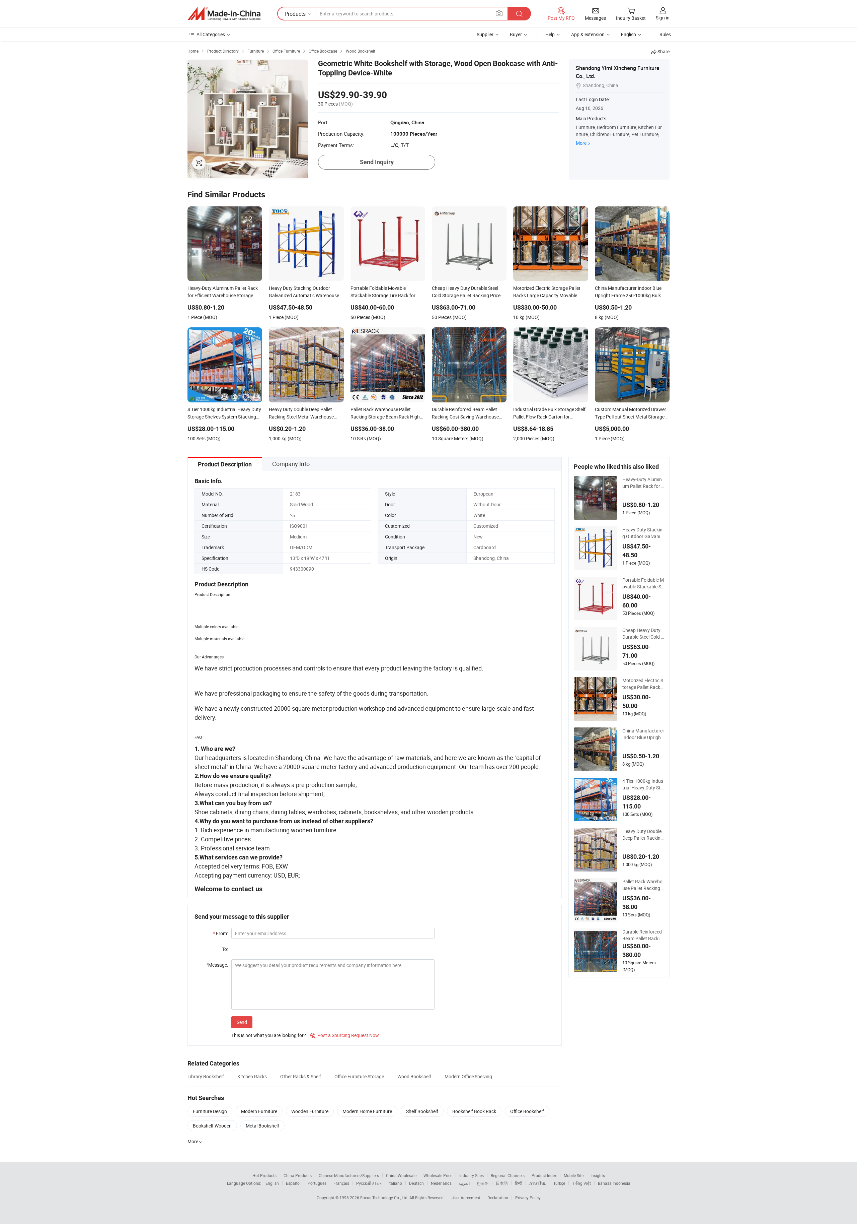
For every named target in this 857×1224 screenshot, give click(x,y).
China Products (298, 1175)
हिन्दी (518, 1183)
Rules (665, 34)
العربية (464, 1183)
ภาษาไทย (537, 1183)
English (272, 1183)
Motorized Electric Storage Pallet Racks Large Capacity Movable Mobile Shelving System (643, 684)
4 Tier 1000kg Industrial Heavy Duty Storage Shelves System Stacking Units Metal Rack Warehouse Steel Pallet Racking (643, 784)
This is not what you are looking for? (268, 1035)
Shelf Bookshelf (422, 1111)
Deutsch (416, 1183)
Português (317, 1183)
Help (550, 34)
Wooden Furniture (309, 1111)
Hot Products (264, 1175)
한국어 (483, 1183)
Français (341, 1183)
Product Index (544, 1175)
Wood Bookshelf (414, 1076)
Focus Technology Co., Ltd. (384, 1197)
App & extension (588, 34)
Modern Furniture (259, 1111)
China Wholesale (401, 1175)
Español (293, 1183)
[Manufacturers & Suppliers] (223, 14)
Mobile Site (573, 1175)
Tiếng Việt (581, 1183)
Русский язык (368, 1183)
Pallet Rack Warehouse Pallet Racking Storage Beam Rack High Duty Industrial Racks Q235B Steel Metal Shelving (643, 885)
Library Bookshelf (205, 1076)
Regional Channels (508, 1175)
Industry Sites (471, 1175)
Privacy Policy (528, 1197)
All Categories (211, 34)
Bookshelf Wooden (212, 1125)
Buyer (516, 34)
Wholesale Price (437, 1175)
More (581, 143)
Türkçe (559, 1183)
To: (225, 949)
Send (242, 1022)
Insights (598, 1175)
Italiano (395, 1183)
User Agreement (466, 1197)
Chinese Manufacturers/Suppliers (349, 1175)
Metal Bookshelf (262, 1125)
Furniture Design (210, 1111)
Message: (217, 965)
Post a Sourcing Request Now (344, 1035)
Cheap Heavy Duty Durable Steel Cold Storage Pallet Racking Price (643, 633)
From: (220, 933)
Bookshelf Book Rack (474, 1111)
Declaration (497, 1197)
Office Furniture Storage (359, 1076)
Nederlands (441, 1183)
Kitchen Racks (252, 1076)
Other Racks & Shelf (300, 1076)
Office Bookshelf (527, 1111)
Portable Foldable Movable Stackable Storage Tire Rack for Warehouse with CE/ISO (643, 583)
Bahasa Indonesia (614, 1183)
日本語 (502, 1183)
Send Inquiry (377, 162)
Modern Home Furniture (367, 1111)
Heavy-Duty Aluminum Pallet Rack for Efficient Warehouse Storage (643, 483)
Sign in (663, 17)
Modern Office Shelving (468, 1076)
